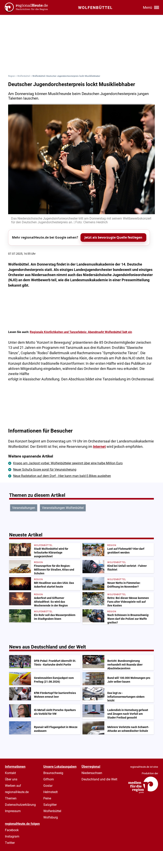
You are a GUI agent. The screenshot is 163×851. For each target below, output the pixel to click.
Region (11, 76)
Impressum (13, 811)
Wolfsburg (50, 817)
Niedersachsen (92, 773)
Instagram (12, 836)
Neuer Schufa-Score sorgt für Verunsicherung (44, 469)
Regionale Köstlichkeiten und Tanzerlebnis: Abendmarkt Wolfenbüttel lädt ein (81, 332)
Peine (47, 798)
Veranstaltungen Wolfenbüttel (63, 508)
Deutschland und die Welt (99, 779)
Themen (10, 798)
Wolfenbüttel (23, 76)
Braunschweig (53, 773)
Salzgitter (50, 805)
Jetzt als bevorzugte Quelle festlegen (113, 237)
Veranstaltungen (23, 508)
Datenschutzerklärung (20, 805)
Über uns (11, 779)
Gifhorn (48, 779)
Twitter (10, 843)
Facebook (12, 830)
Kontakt (10, 773)
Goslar (47, 786)
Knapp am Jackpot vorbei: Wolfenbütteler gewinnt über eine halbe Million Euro (68, 463)
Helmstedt (50, 792)
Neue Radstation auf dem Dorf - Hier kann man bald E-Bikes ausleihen (62, 476)
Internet (99, 447)
